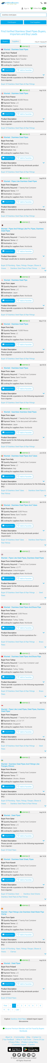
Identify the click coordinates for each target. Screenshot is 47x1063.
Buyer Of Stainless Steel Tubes (13, 490)
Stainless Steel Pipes (19, 1019)
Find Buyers (12, 22)
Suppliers (15, 41)
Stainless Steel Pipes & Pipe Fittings (24, 268)
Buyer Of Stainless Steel (10, 894)
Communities (19, 1037)
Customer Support (19, 1045)
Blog (28, 1037)
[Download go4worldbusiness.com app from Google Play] (31, 1049)
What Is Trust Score (23, 1040)
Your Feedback (8, 1040)
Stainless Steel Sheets (32, 894)
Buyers (5, 41)
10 (8, 1010)
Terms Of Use (38, 1040)
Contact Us (36, 1037)
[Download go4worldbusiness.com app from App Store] (15, 1049)
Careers (31, 1045)
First (5, 1006)
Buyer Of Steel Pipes (8, 850)
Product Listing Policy (29, 1042)
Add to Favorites (25, 70)
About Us (8, 1037)
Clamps (13, 952)
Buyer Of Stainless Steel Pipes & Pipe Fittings (18, 84)
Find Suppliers (35, 22)
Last (17, 1010)
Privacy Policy (14, 1042)
